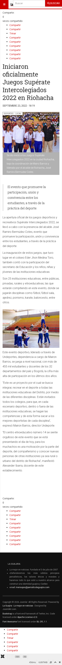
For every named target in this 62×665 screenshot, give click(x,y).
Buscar (55, 3)
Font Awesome (10, 621)
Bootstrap (7, 613)
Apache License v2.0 (27, 617)
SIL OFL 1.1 (42, 621)
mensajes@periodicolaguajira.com (32, 587)
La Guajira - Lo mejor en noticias (18, 606)
